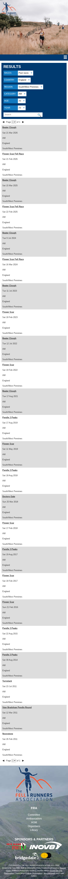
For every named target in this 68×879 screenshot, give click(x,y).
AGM (34, 822)
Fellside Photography (34, 873)
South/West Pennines (29, 87)
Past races (24, 73)
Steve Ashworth (49, 873)
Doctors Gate (8, 496)
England (22, 80)
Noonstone (7, 734)
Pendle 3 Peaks (9, 417)
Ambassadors (34, 818)
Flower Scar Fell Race (13, 154)
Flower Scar (8, 312)
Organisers (34, 826)
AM (20, 94)
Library (34, 830)
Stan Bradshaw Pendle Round (17, 707)
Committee (34, 814)
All (20, 101)
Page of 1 (13, 122)
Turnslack (7, 681)
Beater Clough (9, 127)
